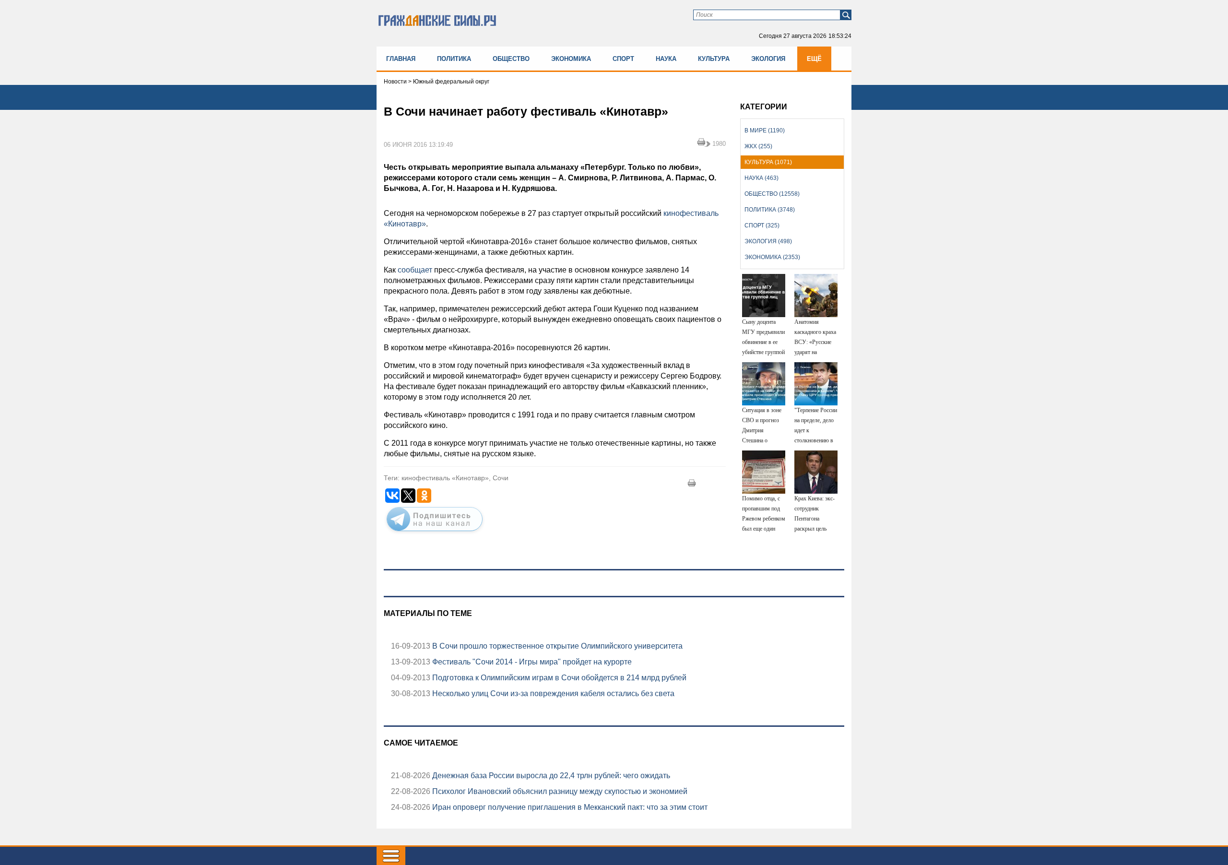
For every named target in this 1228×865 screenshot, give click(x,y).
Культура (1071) (768, 162)
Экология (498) (768, 241)
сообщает (415, 270)
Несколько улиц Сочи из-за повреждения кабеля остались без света (552, 693)
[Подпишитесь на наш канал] (434, 533)
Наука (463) (761, 178)
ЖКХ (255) (758, 146)
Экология (768, 58)
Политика (454, 58)
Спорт (623, 58)
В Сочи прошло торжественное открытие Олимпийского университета (556, 646)
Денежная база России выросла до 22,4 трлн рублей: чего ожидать (550, 775)
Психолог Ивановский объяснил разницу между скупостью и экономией (558, 791)
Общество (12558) (772, 193)
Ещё (814, 58)
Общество (511, 58)
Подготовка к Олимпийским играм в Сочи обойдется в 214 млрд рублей (558, 678)
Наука (666, 58)
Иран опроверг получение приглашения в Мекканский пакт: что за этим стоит (569, 807)
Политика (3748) (769, 209)
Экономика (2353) (772, 257)
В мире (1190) (764, 130)
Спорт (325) (761, 225)
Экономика (571, 58)
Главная (400, 58)
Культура (714, 58)
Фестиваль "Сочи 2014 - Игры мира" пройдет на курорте (531, 662)
